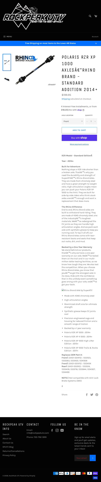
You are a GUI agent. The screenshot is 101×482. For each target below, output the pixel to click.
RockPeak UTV (14, 476)
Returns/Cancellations (13, 451)
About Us (7, 438)
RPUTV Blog (8, 447)
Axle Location (67, 115)
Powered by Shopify (27, 476)
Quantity (89, 115)
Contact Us (8, 442)
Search (6, 434)
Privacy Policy (9, 455)
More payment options (79, 144)
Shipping (66, 99)
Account (95, 37)
